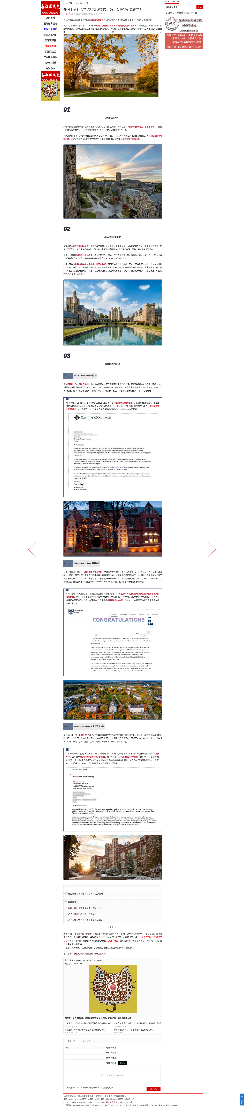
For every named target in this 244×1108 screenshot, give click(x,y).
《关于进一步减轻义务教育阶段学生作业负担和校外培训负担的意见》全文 (88, 1023)
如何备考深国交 (81, 1099)
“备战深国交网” (80, 934)
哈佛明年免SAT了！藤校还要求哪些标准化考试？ (134, 1030)
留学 (67, 960)
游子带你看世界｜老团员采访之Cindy (85, 920)
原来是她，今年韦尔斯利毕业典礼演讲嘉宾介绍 (85, 1030)
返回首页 (50, 18)
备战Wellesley (172, 1105)
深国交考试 (94, 1099)
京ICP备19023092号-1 (125, 1102)
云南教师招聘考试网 (141, 1105)
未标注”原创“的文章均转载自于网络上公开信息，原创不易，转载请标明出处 (95, 1096)
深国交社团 (50, 51)
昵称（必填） (112, 1047)
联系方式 (130, 1099)
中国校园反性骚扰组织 (93, 1105)
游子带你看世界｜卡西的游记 (81, 914)
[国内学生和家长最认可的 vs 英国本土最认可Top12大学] (32, 549)
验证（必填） (112, 1063)
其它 (81, 3)
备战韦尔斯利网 (158, 1105)
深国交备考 (68, 1099)
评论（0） (71, 1041)
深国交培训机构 (107, 1099)
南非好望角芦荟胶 (123, 1105)
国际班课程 (50, 40)
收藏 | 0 (113, 927)
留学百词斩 (110, 1105)
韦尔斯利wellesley (77, 960)
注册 (110, 1075)
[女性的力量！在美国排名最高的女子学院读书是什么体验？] (211, 549)
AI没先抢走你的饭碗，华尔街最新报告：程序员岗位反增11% (137, 1023)
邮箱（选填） (112, 1052)
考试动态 (50, 68)
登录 (104, 1075)
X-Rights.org (78, 1105)
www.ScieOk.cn (78, 1102)
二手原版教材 (50, 57)
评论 (105, 14)
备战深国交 (120, 1099)
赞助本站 (86, 1041)
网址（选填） (112, 1058)
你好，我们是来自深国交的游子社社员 (85, 908)
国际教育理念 (50, 23)
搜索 (200, 7)
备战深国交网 (50, 8)
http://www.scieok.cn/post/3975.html (90, 954)
